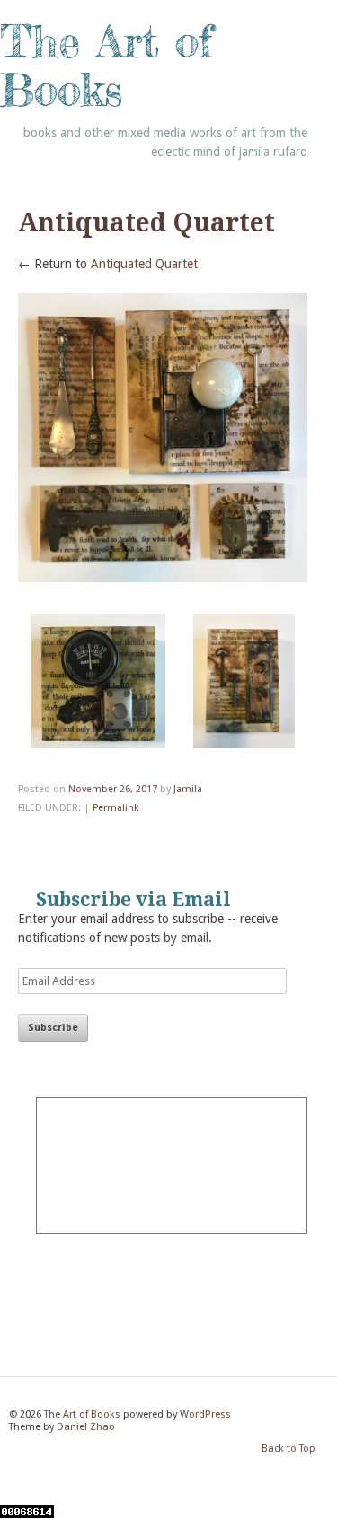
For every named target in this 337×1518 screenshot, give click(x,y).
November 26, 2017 (112, 789)
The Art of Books (106, 65)
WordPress (205, 1414)
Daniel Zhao (86, 1427)
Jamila (187, 789)
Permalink (115, 808)
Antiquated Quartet (144, 264)
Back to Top (288, 1449)
